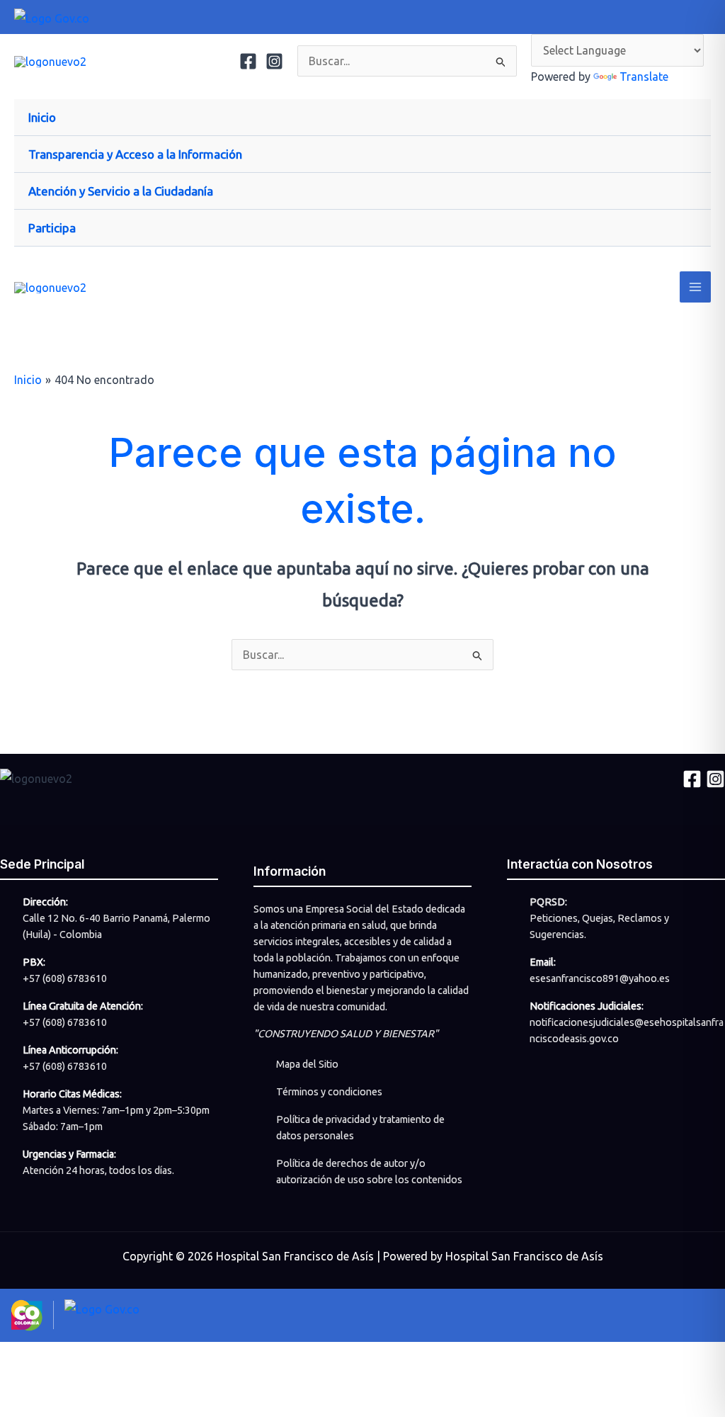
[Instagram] (274, 61)
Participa (52, 228)
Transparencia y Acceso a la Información (135, 154)
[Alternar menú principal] (695, 287)
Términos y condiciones (329, 1091)
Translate (644, 76)
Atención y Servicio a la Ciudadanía (120, 191)
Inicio (42, 117)
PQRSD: (548, 902)
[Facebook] (248, 61)
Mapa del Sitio (307, 1064)
